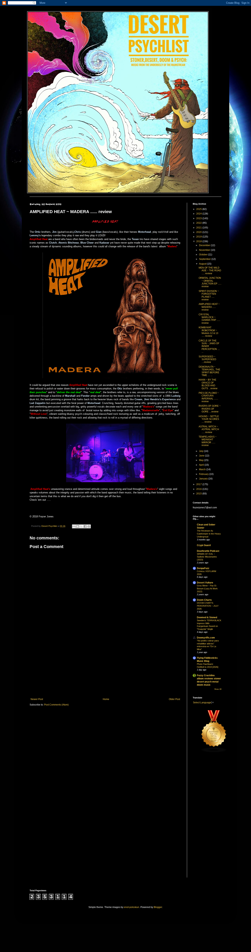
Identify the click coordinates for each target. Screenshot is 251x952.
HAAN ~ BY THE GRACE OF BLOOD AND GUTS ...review (208, 384)
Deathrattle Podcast (208, 551)
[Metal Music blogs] (214, 752)
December (205, 245)
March (202, 469)
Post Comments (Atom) (56, 704)
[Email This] (74, 526)
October (203, 254)
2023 (199, 218)
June (202, 455)
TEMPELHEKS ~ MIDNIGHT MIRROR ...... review (207, 441)
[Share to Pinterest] (89, 526)
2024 (199, 213)
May (201, 460)
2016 (199, 489)
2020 (199, 232)
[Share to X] (81, 526)
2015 (199, 493)
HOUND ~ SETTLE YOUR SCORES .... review (209, 419)
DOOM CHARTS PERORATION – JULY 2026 (207, 606)
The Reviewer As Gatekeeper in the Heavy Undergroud (209, 534)
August (203, 263)
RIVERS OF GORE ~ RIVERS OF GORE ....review (210, 409)
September (205, 259)
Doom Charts (204, 600)
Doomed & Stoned (207, 617)
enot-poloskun (131, 907)
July (201, 451)
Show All (217, 689)
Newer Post (37, 699)
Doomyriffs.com (206, 637)
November (205, 250)
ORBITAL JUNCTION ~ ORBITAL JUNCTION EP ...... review (210, 282)
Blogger (158, 907)
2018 (199, 241)
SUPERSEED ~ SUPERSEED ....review (207, 359)
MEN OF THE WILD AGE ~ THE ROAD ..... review (210, 270)
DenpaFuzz (203, 568)
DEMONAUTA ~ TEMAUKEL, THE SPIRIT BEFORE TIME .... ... (209, 371)
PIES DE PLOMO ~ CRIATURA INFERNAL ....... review (209, 397)
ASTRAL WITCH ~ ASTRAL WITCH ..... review (209, 429)
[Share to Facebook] (85, 526)
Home (106, 699)
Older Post (174, 699)
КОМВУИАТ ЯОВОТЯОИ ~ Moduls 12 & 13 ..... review (208, 331)
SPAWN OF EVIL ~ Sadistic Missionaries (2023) (207, 557)
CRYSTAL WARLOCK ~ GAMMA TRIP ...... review (209, 318)
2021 (199, 227)
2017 (199, 484)
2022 (199, 223)
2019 (199, 236)
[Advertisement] (105, 665)
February (204, 474)
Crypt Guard (204, 545)
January (203, 478)
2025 (199, 209)
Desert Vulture (205, 582)
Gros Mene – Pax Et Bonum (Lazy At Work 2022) (207, 588)
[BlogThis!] (78, 526)
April (202, 465)
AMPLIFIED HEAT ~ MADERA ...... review (209, 307)
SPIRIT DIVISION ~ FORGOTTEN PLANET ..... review (209, 295)
